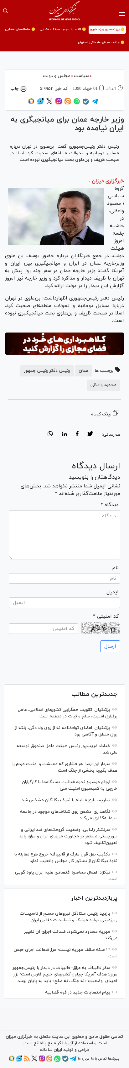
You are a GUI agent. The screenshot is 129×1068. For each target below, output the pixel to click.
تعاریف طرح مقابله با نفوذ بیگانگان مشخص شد (66, 800)
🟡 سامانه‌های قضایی (20, 29)
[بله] (86, 103)
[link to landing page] (64, 11)
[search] (5, 10)
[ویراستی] (40, 103)
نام (115, 567)
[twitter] (90, 434)
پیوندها (113, 1058)
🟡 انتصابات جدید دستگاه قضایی (62, 29)
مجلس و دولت (56, 76)
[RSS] (27, 1060)
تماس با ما (98, 1058)
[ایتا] (67, 103)
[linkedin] (64, 434)
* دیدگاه (110, 504)
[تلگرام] (95, 103)
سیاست (81, 76)
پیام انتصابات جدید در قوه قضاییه (77, 992)
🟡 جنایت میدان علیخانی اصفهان (101, 42)
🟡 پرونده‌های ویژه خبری (107, 29)
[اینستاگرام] (58, 103)
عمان (83, 371)
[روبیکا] (31, 103)
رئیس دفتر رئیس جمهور (47, 371)
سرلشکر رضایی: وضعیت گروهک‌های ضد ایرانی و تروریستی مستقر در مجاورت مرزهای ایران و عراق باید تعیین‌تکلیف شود (68, 836)
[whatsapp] (50, 434)
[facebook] (77, 434)
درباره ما (83, 1058)
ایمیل (112, 592)
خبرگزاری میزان (108, 181)
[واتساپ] (77, 103)
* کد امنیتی (106, 616)
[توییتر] (49, 103)
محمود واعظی (103, 385)
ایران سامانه (51, 1050)
